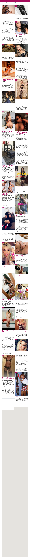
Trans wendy (18, 396)
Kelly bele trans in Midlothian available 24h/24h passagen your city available (21, 132)
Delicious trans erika (19, 186)
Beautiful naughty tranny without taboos (20, 215)
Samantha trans (5, 231)
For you (17, 16)
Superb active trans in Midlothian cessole (20, 353)
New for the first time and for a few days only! (22, 59)
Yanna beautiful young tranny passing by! (7, 300)
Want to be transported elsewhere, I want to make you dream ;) (8, 378)
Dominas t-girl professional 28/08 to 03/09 (7, 166)
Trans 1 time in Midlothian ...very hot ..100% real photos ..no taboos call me (21, 256)
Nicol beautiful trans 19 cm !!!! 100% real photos (8, 331)
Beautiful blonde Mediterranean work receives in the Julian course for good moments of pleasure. (8, 54)
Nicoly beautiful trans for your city (21, 332)
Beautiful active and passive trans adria (21, 35)
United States (8, 2)
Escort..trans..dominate (6, 103)
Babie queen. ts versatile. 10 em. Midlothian (7, 266)
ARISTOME (3, 1)
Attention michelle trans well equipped (7, 80)
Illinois (12, 2)
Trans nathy (18, 301)
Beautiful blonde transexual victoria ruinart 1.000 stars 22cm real (21, 275)
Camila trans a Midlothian (7, 131)
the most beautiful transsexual (21, 99)
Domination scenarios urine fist (8, 14)
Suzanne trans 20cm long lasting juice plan (7, 194)
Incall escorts (3, 2)
